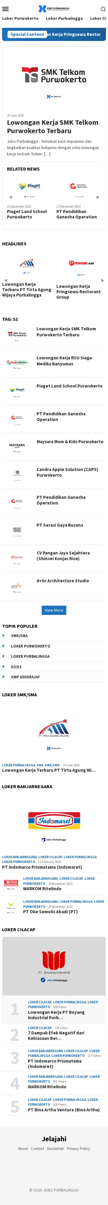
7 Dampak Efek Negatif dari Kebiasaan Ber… (56, 1035)
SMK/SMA (19, 635)
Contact (37, 1148)
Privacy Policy (78, 1148)
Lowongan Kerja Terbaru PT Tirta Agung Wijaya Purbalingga (26, 290)
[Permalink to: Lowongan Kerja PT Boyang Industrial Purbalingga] (54, 966)
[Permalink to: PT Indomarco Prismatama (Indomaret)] (54, 823)
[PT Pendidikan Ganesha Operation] (78, 188)
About (23, 1148)
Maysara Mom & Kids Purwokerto (70, 441)
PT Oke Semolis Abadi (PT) (50, 911)
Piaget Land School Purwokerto (27, 214)
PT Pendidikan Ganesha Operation (76, 214)
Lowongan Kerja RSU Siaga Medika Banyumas (64, 361)
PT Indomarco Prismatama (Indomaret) (42, 867)
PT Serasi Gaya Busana (60, 525)
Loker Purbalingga (30, 656)
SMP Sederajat (25, 677)
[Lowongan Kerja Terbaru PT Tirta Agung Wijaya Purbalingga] (27, 265)
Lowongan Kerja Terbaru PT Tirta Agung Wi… (49, 770)
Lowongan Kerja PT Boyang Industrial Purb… (56, 1015)
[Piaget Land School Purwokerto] (29, 188)
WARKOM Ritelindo (42, 888)
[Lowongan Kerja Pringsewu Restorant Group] (81, 266)
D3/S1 (16, 666)
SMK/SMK (52, 765)
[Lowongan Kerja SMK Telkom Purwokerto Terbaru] (54, 77)
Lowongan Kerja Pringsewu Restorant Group (78, 292)
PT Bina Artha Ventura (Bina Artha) (64, 1110)
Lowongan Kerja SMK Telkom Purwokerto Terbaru (52, 127)
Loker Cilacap (50, 857)
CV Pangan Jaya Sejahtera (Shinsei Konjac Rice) (63, 556)
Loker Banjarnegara (19, 857)
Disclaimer (55, 1148)
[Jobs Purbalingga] (54, 8)
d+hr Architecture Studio (63, 580)
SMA (40, 765)
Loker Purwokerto (30, 646)
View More (54, 610)
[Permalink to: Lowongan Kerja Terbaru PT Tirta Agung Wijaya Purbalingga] (54, 731)
